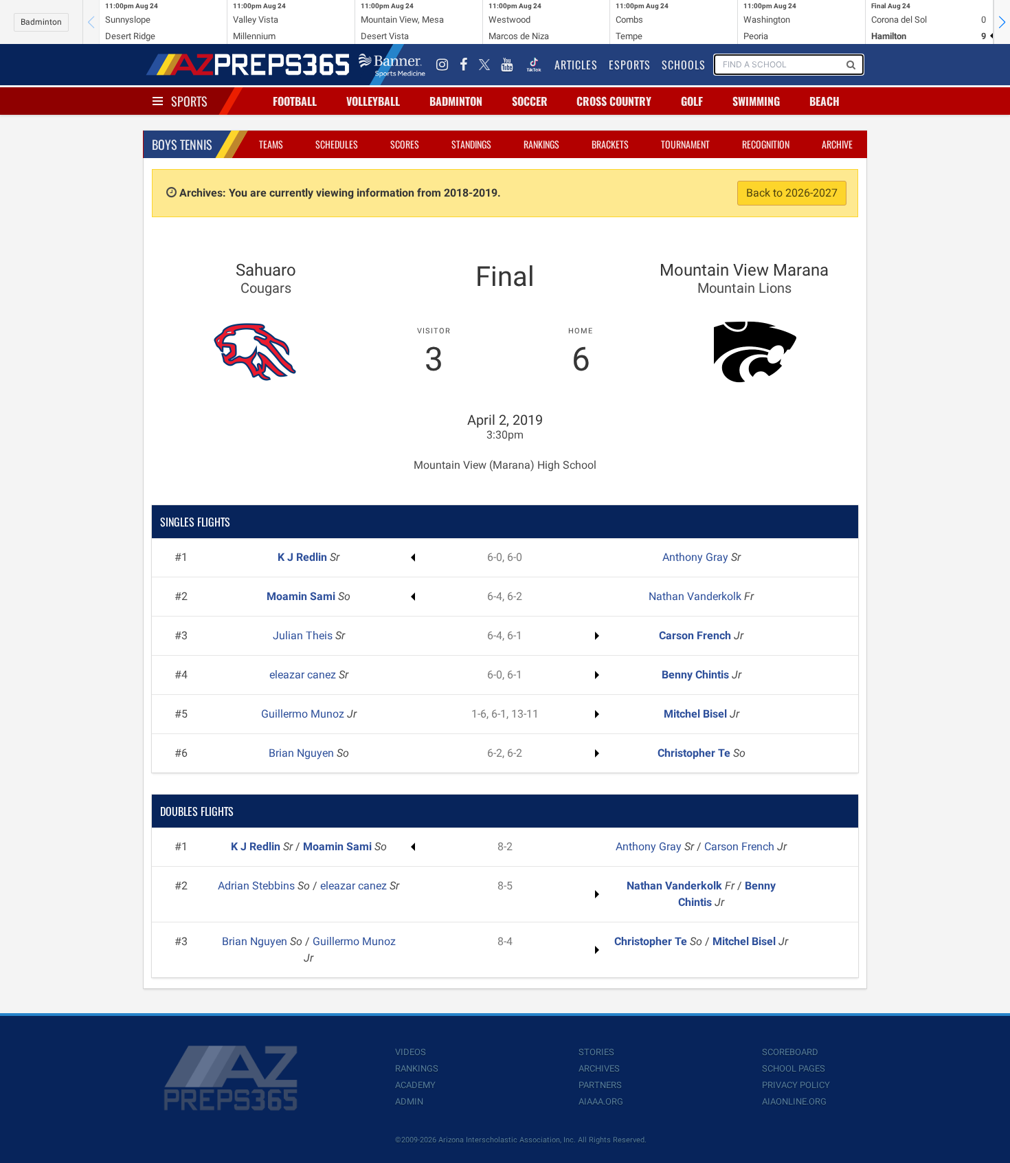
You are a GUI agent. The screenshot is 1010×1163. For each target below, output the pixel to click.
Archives (599, 1068)
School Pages (793, 1068)
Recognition (765, 144)
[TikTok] (533, 64)
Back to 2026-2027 (792, 192)
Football (295, 101)
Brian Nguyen (303, 753)
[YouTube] (507, 64)
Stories (596, 1052)
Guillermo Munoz (304, 713)
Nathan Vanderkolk (696, 596)
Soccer (530, 101)
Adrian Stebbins (258, 885)
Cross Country (613, 101)
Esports (630, 64)
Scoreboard (790, 1052)
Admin (409, 1101)
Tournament (685, 144)
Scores (404, 144)
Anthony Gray (696, 557)
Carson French (696, 635)
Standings (471, 144)
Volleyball (373, 101)
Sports (189, 101)
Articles (576, 64)
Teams (271, 144)
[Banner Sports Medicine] (392, 65)
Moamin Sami (302, 596)
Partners (600, 1085)
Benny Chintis (697, 674)
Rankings (541, 144)
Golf (692, 101)
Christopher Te (695, 753)
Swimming (756, 101)
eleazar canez (304, 674)
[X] (484, 65)
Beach (824, 101)
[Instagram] (442, 64)
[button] (1002, 22)
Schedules (336, 144)
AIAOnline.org (794, 1101)
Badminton (41, 22)
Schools (684, 64)
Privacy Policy (796, 1085)
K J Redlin (304, 557)
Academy (415, 1085)
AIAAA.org (601, 1101)
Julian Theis (304, 635)
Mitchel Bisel (697, 713)
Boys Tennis (182, 144)
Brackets (610, 144)
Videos (410, 1052)
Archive (837, 144)
